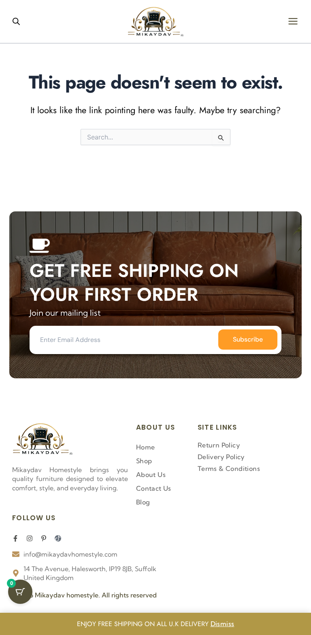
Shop (144, 461)
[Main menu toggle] (293, 21)
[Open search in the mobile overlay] (16, 21)
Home (145, 447)
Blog (143, 502)
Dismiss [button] (222, 624)
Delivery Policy (221, 457)
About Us (151, 474)
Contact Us (153, 488)
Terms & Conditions (229, 468)
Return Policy (219, 445)
